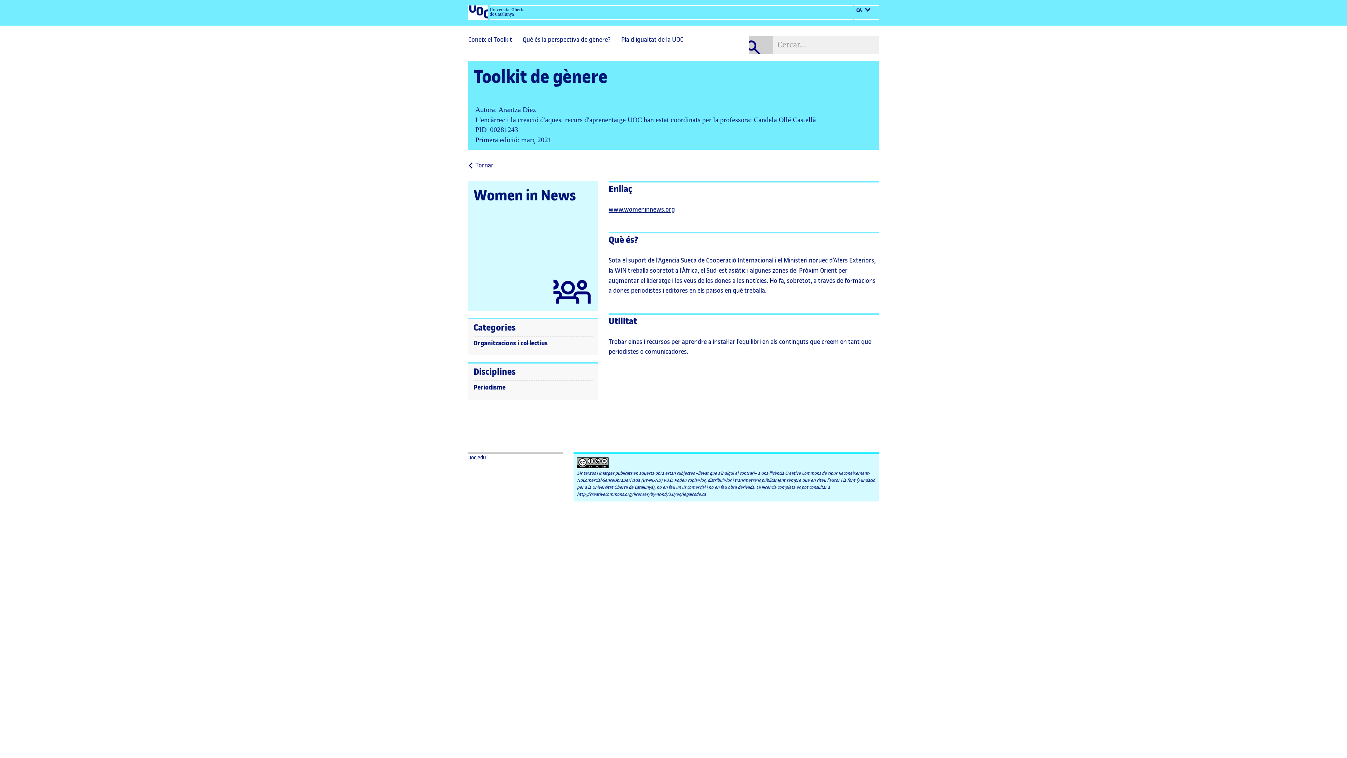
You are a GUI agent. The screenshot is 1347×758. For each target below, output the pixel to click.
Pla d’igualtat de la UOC (652, 39)
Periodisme (489, 387)
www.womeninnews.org (642, 209)
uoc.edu (477, 458)
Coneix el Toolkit (490, 39)
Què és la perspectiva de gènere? (567, 39)
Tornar (484, 166)
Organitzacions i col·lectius (511, 343)
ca (859, 10)
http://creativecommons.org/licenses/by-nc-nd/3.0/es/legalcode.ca (641, 494)
